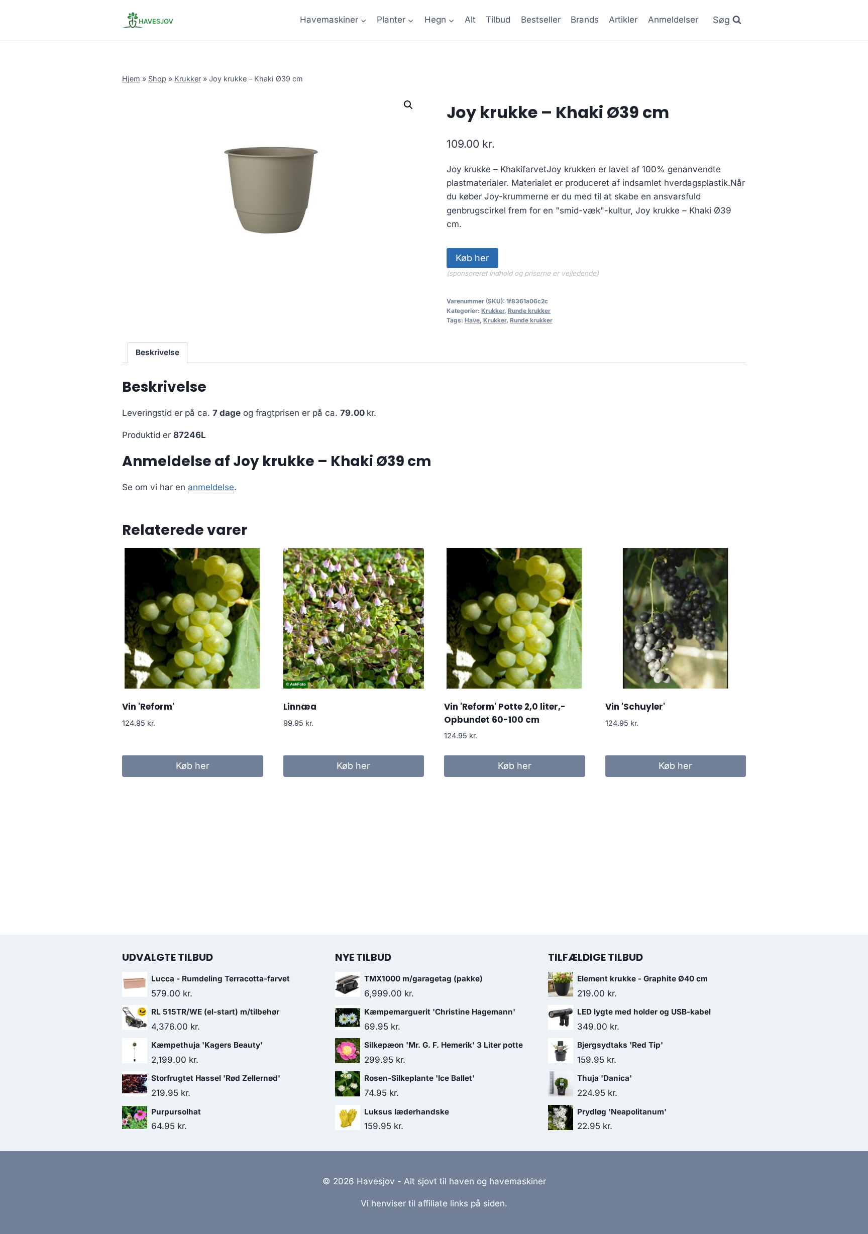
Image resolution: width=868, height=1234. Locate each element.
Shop (157, 78)
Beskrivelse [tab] (157, 352)
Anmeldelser (673, 20)
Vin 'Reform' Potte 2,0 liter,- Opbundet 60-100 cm (505, 713)
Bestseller (541, 20)
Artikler (623, 20)
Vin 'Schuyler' (635, 707)
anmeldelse (211, 487)
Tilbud (498, 20)
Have (472, 320)
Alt (470, 20)
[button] (408, 105)
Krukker (187, 78)
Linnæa (299, 707)
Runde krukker (529, 310)
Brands (585, 20)
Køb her (472, 258)
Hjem (131, 78)
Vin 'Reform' (148, 707)
